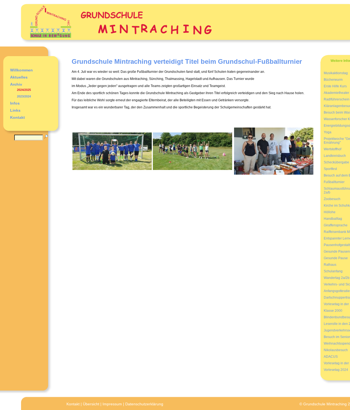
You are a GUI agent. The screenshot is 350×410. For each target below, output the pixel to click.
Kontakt (17, 117)
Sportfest (330, 169)
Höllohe (330, 212)
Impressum (112, 404)
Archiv (16, 84)
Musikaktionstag (336, 73)
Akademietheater (336, 93)
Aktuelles (19, 77)
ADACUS (331, 357)
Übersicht (91, 404)
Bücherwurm (333, 80)
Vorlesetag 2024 (336, 370)
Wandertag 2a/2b (336, 278)
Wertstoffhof (332, 149)
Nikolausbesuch (336, 350)
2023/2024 (24, 96)
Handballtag (333, 219)
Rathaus (330, 265)
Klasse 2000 (333, 311)
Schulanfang (333, 271)
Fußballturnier (334, 182)
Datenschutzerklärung (144, 404)
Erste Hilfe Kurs (335, 86)
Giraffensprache (336, 225)
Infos (15, 103)
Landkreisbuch (335, 156)
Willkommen (21, 70)
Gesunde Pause (336, 258)
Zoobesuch (332, 199)
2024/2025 (24, 89)
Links (15, 110)
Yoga (327, 132)
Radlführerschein (336, 99)
